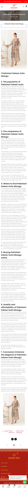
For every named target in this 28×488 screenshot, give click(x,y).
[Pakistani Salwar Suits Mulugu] (14, 409)
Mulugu (6, 431)
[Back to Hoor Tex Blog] (14, 445)
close (26, 1)
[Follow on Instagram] (15, 439)
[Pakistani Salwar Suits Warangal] (7, 445)
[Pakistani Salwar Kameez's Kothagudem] (20, 445)
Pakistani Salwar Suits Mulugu (20, 431)
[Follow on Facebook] (12, 439)
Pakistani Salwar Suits (11, 431)
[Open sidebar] (1, 245)
